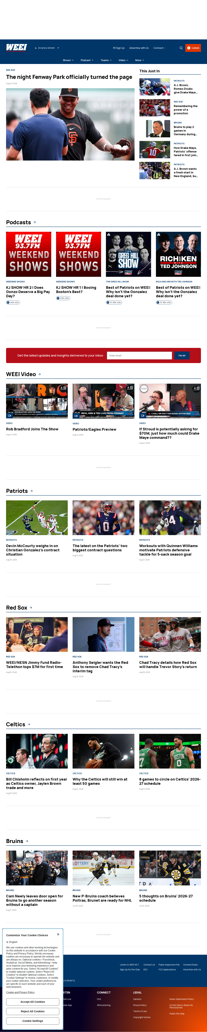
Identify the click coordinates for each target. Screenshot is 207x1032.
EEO (145, 969)
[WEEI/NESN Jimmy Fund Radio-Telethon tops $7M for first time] (37, 634)
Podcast (86, 60)
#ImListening (103, 1005)
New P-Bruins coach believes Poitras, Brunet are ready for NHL (102, 898)
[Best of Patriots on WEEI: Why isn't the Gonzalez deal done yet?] (128, 254)
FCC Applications (167, 969)
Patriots (179, 81)
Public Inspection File (169, 964)
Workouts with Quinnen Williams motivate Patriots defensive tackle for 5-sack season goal (168, 550)
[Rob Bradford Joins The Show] (37, 401)
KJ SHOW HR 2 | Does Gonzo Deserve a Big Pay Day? (28, 291)
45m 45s (14, 302)
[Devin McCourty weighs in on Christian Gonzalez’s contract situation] (37, 517)
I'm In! (182, 355)
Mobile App (66, 1005)
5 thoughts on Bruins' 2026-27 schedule (166, 898)
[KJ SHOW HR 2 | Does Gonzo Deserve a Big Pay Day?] (28, 254)
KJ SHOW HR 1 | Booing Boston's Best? (76, 289)
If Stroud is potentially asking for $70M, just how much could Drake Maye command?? (169, 433)
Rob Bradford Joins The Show (32, 428)
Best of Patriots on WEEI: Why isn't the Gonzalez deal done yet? (128, 291)
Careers (137, 999)
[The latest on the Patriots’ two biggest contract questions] (103, 517)
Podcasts (18, 222)
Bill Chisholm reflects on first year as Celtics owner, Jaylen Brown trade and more (36, 783)
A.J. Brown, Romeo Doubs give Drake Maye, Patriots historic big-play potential (185, 92)
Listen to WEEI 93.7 (129, 964)
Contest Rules (190, 964)
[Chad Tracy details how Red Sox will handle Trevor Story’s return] (170, 634)
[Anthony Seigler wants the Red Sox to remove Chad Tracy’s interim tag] (103, 634)
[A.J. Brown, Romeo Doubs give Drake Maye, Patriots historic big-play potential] (154, 86)
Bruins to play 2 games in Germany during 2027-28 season (184, 132)
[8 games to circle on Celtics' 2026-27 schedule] (170, 751)
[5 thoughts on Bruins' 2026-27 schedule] (170, 868)
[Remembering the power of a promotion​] (154, 107)
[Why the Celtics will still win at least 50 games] (103, 751)
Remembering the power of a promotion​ (186, 109)
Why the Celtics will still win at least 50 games (100, 781)
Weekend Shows (15, 281)
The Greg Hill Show (117, 281)
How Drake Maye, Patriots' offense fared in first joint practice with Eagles (185, 155)
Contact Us (149, 964)
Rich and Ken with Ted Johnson (174, 281)
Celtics (15, 724)
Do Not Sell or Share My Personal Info (181, 1006)
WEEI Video (21, 374)
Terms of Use (140, 1011)
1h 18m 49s (115, 302)
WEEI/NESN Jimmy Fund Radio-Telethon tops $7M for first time (34, 664)
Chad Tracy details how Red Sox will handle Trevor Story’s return (168, 664)
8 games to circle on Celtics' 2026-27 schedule (170, 781)
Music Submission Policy (182, 999)
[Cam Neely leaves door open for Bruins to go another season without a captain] (37, 868)
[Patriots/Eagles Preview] (103, 401)
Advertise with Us (139, 48)
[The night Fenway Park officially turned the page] (70, 124)
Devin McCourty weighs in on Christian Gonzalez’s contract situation (33, 550)
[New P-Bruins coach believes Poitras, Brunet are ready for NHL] (103, 868)
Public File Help (177, 1013)
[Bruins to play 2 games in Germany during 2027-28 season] (154, 128)
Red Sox (10, 70)
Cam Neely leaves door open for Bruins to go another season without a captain (34, 900)
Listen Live (66, 999)
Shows (67, 60)
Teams (105, 60)
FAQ (99, 999)
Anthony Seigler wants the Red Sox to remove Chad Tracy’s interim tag (100, 666)
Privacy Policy (139, 1005)
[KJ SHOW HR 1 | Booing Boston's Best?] (78, 254)
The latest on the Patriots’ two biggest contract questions (100, 547)
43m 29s (64, 298)
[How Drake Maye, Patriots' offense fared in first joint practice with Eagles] (154, 149)
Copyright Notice (141, 1017)
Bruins (178, 122)
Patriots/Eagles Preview (94, 429)
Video (122, 60)
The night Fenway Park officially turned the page (69, 76)
